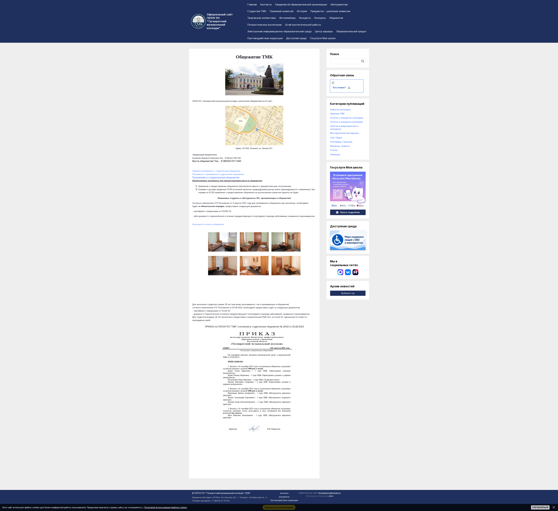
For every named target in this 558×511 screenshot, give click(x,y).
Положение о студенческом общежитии (215, 177)
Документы (284, 497)
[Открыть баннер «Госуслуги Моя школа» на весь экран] (348, 206)
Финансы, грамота (340, 146)
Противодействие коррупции (284, 500)
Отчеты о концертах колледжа (346, 118)
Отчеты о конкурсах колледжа (346, 122)
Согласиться (540, 507)
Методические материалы (344, 133)
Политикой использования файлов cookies (165, 507)
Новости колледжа (340, 109)
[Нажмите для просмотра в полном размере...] (254, 93)
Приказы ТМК (337, 113)
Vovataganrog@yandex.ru (330, 493)
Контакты (284, 493)
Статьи (334, 150)
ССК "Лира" (336, 137)
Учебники (335, 154)
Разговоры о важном (341, 142)
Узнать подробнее (350, 212)
